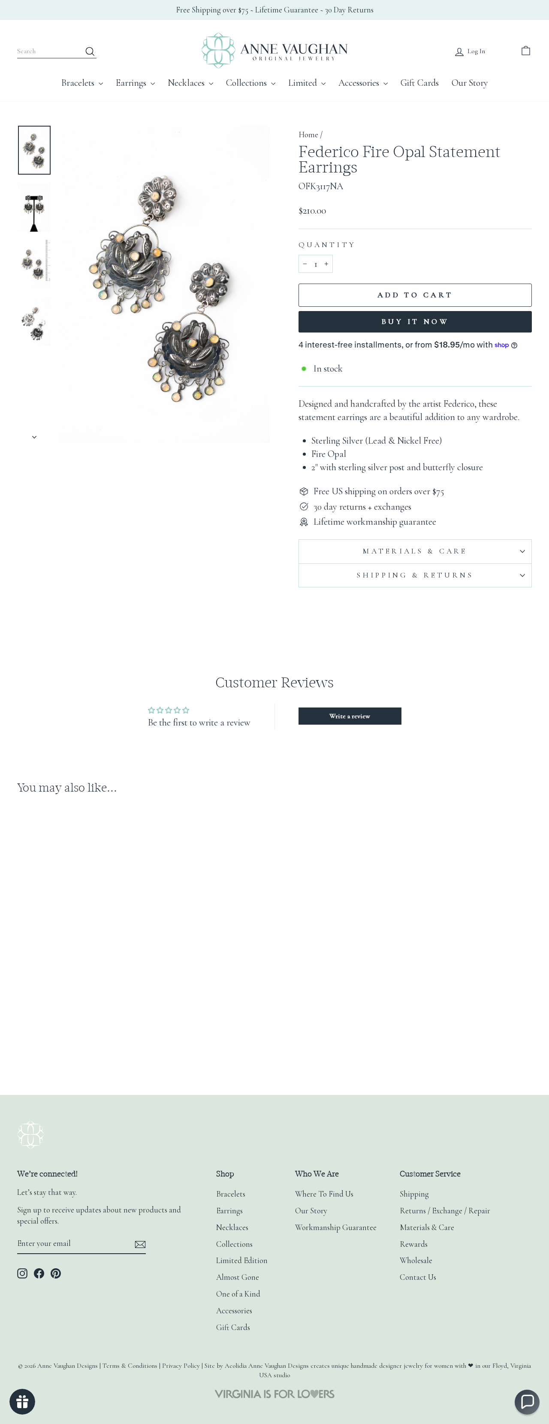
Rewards (414, 1244)
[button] (527, 1402)
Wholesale (416, 1260)
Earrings (132, 82)
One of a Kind (238, 1294)
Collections (247, 82)
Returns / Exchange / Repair (445, 1210)
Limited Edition (242, 1260)
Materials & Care (415, 551)
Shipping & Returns (415, 575)
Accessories (359, 82)
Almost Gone (237, 1277)
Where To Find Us (324, 1194)
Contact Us (418, 1277)
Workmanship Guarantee (336, 1227)
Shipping (414, 1194)
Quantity (327, 244)
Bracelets (79, 82)
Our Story (470, 82)
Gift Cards (420, 82)
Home (308, 134)
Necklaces (187, 82)
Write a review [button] (349, 716)
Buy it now (415, 321)
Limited (303, 82)
